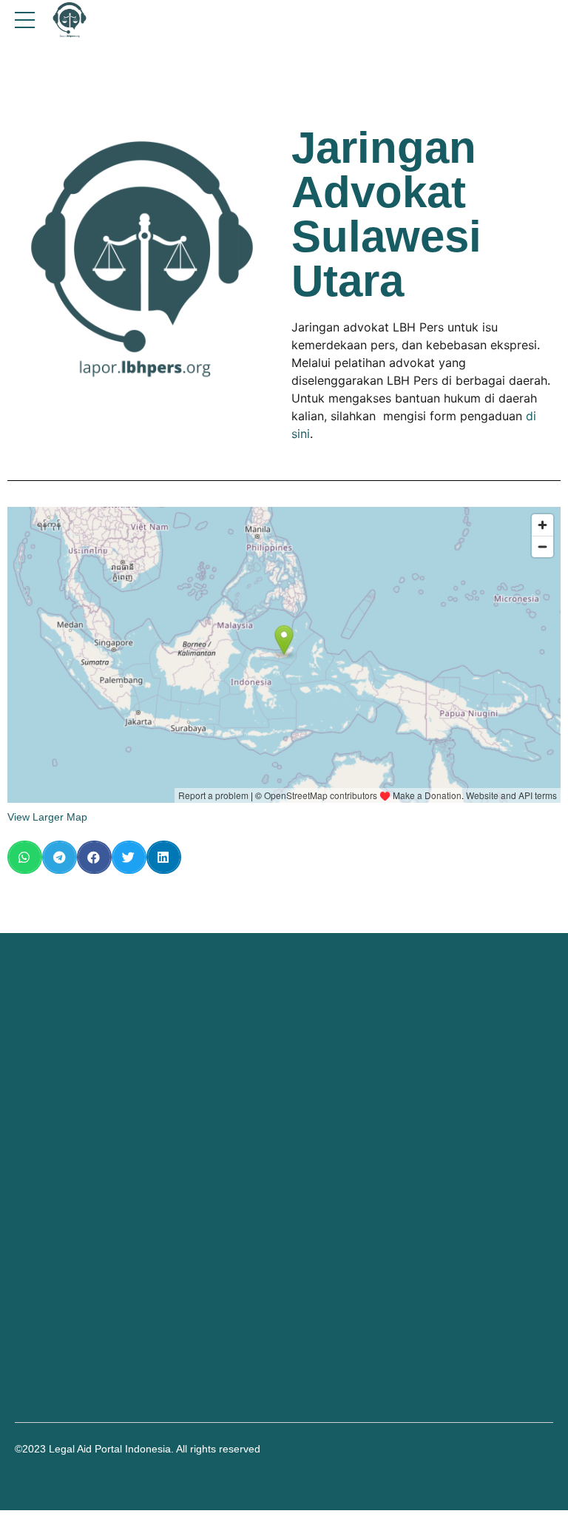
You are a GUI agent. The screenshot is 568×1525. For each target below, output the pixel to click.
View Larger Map (47, 817)
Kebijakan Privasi (55, 1247)
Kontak (31, 1199)
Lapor (28, 1231)
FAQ (25, 1215)
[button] (24, 857)
